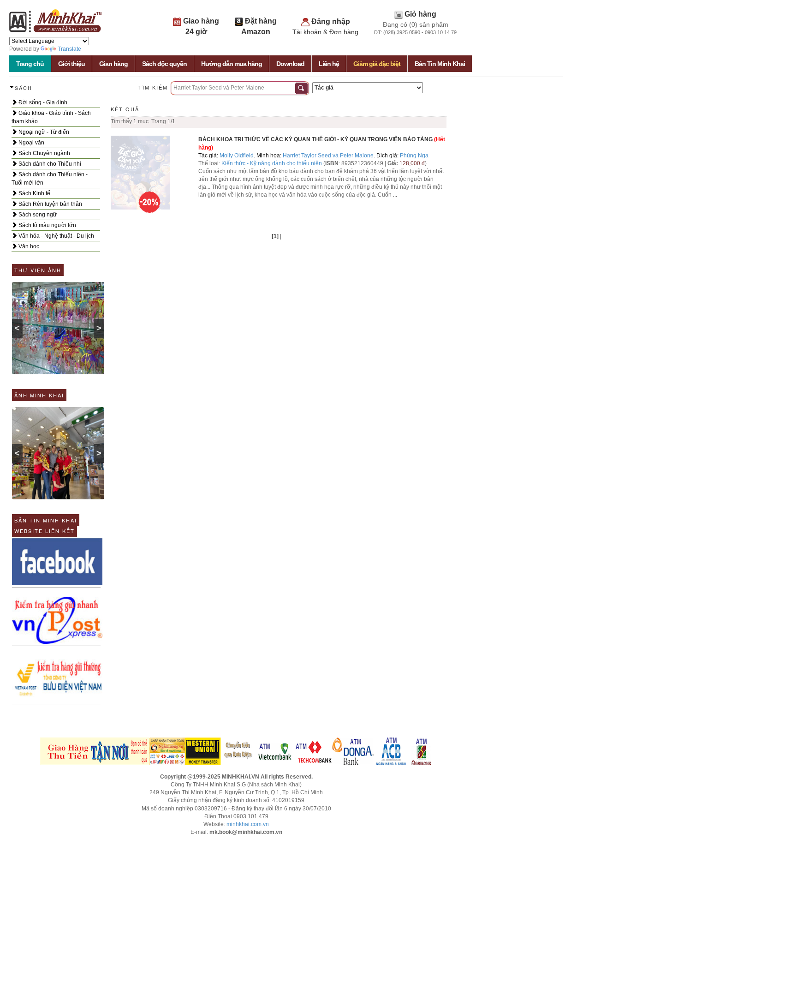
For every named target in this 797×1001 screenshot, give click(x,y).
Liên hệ (329, 63)
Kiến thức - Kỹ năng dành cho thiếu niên (271, 163)
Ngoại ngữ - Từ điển (43, 132)
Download (290, 63)
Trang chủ (30, 63)
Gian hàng (113, 63)
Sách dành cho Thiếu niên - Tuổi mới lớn (50, 178)
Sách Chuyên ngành (43, 153)
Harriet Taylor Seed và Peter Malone (328, 155)
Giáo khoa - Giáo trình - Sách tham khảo (51, 117)
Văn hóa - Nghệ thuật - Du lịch (55, 236)
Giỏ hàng (420, 14)
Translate (69, 49)
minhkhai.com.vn (247, 824)
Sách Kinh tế (33, 193)
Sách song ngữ (37, 214)
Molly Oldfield (237, 155)
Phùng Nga (414, 155)
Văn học (28, 246)
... (395, 195)
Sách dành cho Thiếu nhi (49, 164)
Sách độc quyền (164, 63)
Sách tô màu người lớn (46, 225)
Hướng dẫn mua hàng (231, 63)
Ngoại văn (30, 142)
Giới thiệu (71, 63)
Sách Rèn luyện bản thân (49, 204)
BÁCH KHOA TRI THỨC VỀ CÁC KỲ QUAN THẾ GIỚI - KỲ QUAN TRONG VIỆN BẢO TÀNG (315, 139)
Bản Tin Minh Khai (440, 63)
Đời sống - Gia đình (42, 102)
